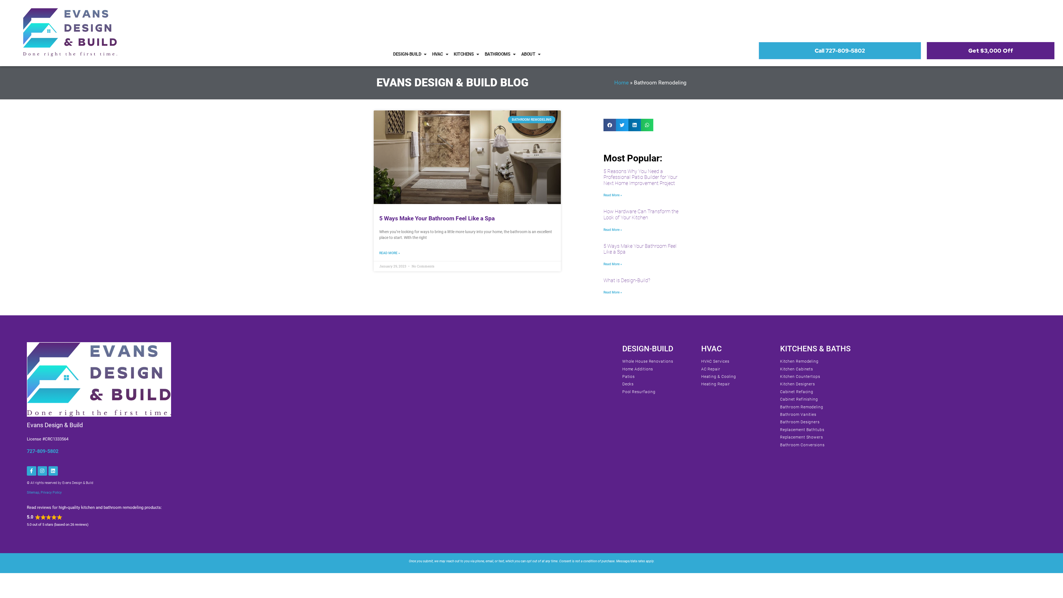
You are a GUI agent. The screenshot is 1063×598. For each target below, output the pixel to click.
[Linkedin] (53, 471)
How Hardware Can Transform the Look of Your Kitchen (640, 214)
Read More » (389, 253)
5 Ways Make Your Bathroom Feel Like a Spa (437, 218)
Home (621, 83)
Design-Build (407, 54)
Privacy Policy (51, 492)
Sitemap (33, 492)
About (528, 54)
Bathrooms (497, 54)
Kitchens (464, 54)
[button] (609, 125)
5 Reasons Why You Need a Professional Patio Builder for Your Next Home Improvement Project (640, 177)
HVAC (437, 54)
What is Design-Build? (626, 280)
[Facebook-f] (31, 471)
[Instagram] (42, 471)
